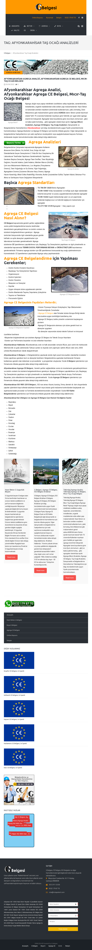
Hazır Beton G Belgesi (14, 620)
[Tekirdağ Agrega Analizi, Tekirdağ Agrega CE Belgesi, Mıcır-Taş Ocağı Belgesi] (75, 471)
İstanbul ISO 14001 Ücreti (21, 910)
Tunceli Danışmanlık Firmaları (23, 923)
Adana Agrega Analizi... (21, 821)
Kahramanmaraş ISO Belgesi (31, 912)
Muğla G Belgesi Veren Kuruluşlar (14, 920)
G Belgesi (34, 946)
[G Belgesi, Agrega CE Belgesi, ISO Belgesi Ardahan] (46, 471)
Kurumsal (49, 18)
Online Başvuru (37, 18)
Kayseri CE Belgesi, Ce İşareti (14, 719)
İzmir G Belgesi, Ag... (18, 829)
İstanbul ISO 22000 (36, 910)
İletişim (58, 18)
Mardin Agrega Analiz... (18, 831)
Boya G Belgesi (12, 625)
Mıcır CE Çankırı (37, 917)
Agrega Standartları (36, 182)
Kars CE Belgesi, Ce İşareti (13, 768)
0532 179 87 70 (70, 18)
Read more (11, 557)
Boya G (43, 946)
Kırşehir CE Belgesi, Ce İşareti (14, 671)
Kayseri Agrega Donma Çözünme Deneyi (26, 915)
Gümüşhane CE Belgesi (11, 907)
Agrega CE (51, 946)
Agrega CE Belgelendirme (28, 258)
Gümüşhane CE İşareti (25, 907)
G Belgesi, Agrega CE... (18, 837)
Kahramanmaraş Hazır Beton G (13, 912)
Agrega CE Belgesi (13, 72)
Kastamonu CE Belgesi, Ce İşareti (15, 743)
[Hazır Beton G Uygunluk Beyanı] (17, 471)
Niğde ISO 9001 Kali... (19, 824)
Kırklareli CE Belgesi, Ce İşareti (14, 695)
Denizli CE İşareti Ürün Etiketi (20, 904)
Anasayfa (10, 615)
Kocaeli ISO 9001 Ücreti (24, 917)
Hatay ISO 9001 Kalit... (19, 842)
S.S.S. (60, 946)
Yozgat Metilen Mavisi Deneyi (21, 926)
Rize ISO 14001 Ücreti (30, 920)
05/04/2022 (10, 84)
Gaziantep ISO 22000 (36, 904)
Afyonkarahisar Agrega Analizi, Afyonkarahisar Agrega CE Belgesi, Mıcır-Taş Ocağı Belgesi (45, 80)
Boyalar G (28, 902)
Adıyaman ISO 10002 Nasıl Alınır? (14, 902)
